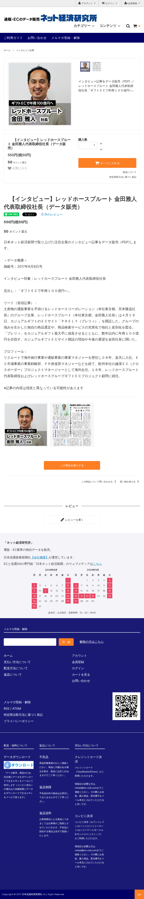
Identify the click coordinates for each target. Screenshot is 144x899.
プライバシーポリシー (19, 721)
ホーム (7, 50)
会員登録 (133, 3)
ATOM (16, 708)
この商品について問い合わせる (97, 481)
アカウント (87, 3)
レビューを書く (74, 519)
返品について (129, 172)
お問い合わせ (37, 38)
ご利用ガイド (13, 38)
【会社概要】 (40, 557)
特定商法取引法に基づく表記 (23, 715)
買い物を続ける (128, 481)
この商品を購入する (72, 465)
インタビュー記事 (25, 50)
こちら (97, 564)
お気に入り (19, 168)
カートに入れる (109, 163)
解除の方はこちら (92, 642)
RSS (6, 708)
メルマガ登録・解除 (65, 38)
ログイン (110, 3)
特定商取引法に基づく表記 (122, 177)
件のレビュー (51, 214)
